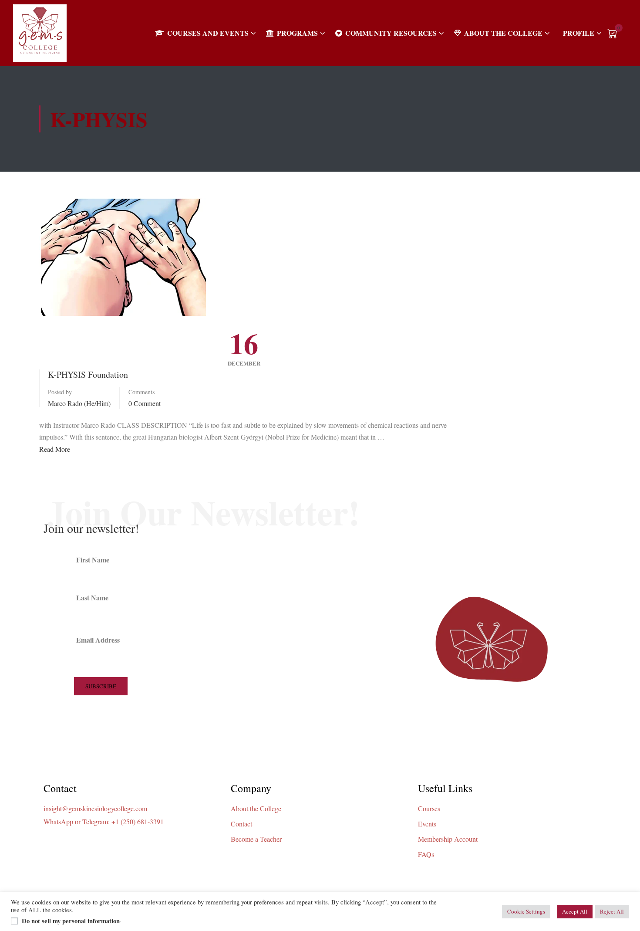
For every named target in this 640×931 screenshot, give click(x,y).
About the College (503, 33)
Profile (578, 33)
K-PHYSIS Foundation (88, 374)
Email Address (98, 640)
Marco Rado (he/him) (79, 403)
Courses (429, 808)
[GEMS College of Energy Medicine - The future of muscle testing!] (40, 33)
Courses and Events (208, 33)
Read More (54, 449)
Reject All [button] (612, 911)
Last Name (92, 597)
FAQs (426, 854)
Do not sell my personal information (71, 921)
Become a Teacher (256, 838)
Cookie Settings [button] (526, 911)
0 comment (144, 403)
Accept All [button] (574, 911)
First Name (92, 560)
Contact (241, 823)
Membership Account (448, 838)
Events (427, 823)
